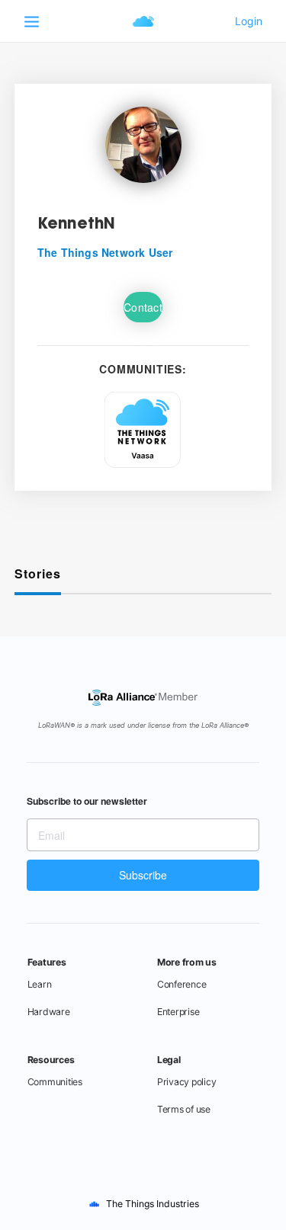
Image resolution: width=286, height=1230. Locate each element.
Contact (143, 307)
